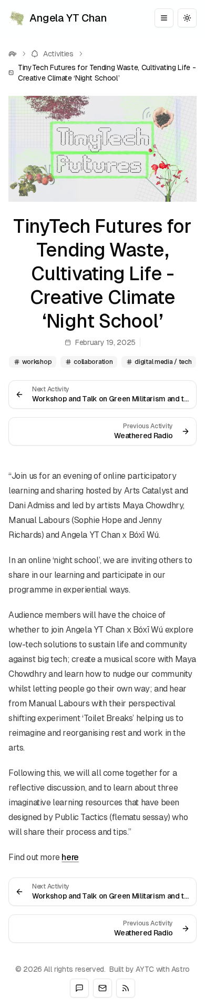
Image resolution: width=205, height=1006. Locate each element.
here (70, 857)
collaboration (93, 362)
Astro (180, 969)
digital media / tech (163, 362)
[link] (102, 72)
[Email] (102, 988)
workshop (37, 362)
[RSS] (125, 988)
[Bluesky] (79, 988)
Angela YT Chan (68, 18)
